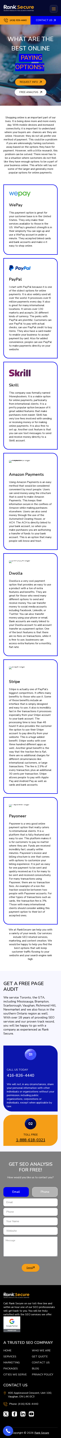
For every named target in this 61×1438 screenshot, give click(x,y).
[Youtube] (31, 1413)
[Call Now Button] (8, 1431)
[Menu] (54, 9)
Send (29, 1268)
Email (16, 1192)
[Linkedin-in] (22, 1413)
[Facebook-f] (14, 1413)
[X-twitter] (5, 1413)
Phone (44, 1192)
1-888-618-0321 (30, 1140)
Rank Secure (41, 1433)
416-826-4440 (20, 1075)
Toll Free (30, 1135)
